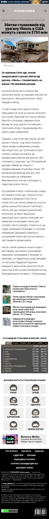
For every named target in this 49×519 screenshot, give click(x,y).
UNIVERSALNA (11, 359)
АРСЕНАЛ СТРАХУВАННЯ (15, 349)
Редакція (39, 451)
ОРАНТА (8, 371)
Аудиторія (18, 455)
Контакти (26, 451)
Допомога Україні (24, 468)
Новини (4, 20)
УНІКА (7, 354)
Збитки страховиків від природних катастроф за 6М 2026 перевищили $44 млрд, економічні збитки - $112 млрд (29, 311)
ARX (6, 351)
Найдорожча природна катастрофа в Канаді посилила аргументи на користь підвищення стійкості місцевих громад (29, 322)
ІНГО (7, 361)
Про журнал (12, 451)
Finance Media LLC (9, 483)
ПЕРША (8, 368)
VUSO (7, 356)
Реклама (31, 455)
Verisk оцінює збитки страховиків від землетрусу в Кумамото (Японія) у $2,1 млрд (29, 299)
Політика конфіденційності (24, 464)
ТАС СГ (8, 363)
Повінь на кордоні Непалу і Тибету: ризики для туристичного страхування (29, 289)
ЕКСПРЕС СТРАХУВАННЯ (15, 366)
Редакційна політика (24, 459)
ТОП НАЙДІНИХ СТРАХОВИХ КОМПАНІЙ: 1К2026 (24, 338)
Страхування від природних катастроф (27, 20)
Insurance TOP (19, 499)
